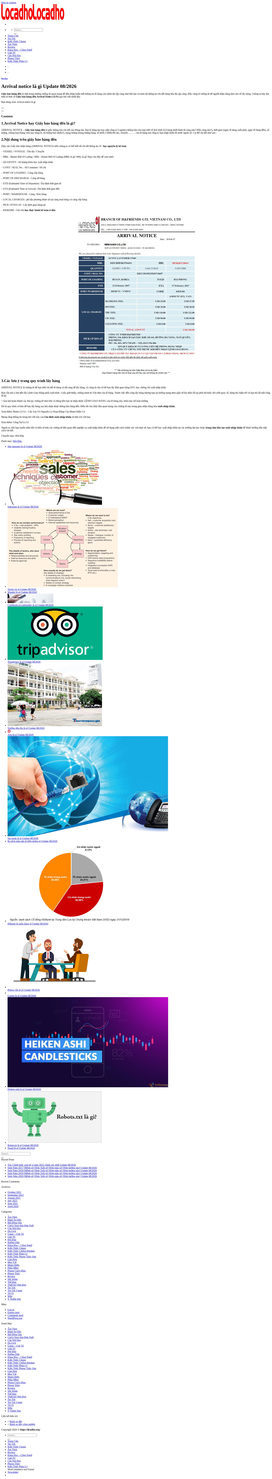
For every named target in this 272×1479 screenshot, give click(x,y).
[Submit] (15, 33)
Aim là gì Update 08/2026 (21, 734)
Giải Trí (11, 52)
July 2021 (12, 1200)
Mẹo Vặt (12, 1262)
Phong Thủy (14, 58)
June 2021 (13, 1203)
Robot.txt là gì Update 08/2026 (23, 1145)
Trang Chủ (13, 35)
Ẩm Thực (12, 44)
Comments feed (15, 1315)
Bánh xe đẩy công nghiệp (22, 1424)
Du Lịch (12, 1231)
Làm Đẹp (12, 1259)
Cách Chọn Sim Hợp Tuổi (21, 1225)
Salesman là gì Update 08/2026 (23, 506)
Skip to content (8, 2)
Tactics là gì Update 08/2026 (22, 589)
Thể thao (12, 1282)
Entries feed (13, 1312)
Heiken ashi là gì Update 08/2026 (24, 1089)
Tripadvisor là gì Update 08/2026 (24, 662)
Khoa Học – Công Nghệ (20, 50)
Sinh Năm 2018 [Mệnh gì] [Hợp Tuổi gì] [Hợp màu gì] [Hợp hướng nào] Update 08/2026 (52, 1170)
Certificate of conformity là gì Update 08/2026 (31, 605)
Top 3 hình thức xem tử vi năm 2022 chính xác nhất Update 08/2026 (42, 1165)
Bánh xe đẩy (16, 1421)
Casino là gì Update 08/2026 (22, 995)
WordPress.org (15, 1318)
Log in (11, 1309)
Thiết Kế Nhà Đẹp (17, 1285)
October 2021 (14, 1192)
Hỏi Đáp (4, 78)
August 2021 (14, 1198)
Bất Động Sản (15, 1222)
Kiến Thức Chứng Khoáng (21, 1251)
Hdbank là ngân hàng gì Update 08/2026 (28, 923)
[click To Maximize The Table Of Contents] (2, 108)
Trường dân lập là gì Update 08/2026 (26, 728)
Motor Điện (13, 1265)
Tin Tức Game (15, 1290)
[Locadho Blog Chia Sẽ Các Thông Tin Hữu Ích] (32, 19)
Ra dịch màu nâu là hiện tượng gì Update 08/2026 (32, 841)
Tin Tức (12, 38)
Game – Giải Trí (16, 1234)
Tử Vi (11, 1293)
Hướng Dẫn (14, 1242)
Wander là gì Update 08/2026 (22, 592)
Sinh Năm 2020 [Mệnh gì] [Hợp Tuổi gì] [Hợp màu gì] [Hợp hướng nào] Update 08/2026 (52, 1176)
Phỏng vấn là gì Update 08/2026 (24, 990)
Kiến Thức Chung (17, 41)
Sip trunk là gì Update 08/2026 (23, 838)
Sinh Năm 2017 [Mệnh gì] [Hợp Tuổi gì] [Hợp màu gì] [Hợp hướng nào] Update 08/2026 (52, 1167)
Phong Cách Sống (17, 1270)
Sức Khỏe (13, 1279)
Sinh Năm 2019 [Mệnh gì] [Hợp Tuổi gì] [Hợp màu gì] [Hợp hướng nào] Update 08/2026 (52, 1173)
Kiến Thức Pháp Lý (18, 61)
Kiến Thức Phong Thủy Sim (22, 1256)
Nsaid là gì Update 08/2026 (21, 1148)
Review (11, 47)
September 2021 (16, 1195)
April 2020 (13, 1206)
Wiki (10, 1296)
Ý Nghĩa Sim (14, 1299)
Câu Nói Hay (14, 55)
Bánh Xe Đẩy (14, 1220)
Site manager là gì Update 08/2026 (25, 446)
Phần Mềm (13, 1268)
